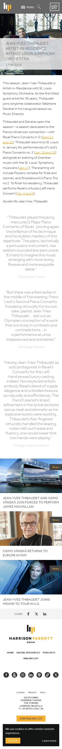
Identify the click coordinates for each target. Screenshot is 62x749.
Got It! (13, 740)
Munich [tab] (32, 692)
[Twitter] (36, 614)
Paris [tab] (43, 692)
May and (25, 193)
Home (10, 652)
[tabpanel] (31, 703)
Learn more (49, 740)
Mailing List (31, 658)
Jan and (45, 152)
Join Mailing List (31, 718)
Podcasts (49, 652)
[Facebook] (28, 614)
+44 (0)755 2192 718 (32, 708)
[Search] (39, 7)
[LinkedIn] (45, 614)
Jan (24, 168)
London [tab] (20, 692)
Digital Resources (28, 652)
